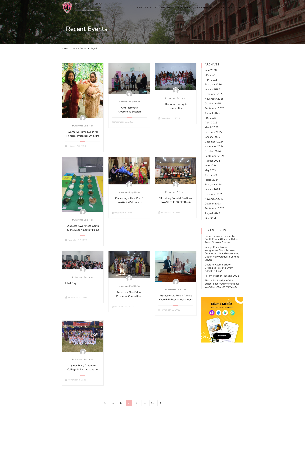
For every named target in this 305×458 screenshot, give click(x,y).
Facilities (202, 7)
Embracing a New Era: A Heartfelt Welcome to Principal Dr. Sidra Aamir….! (129, 202)
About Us (142, 7)
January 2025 (212, 137)
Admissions (222, 7)
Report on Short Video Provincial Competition (129, 294)
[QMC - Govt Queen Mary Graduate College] (82, 8)
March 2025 (212, 127)
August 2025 (212, 113)
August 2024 (212, 161)
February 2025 (213, 132)
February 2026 (213, 84)
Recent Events (79, 48)
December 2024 (214, 141)
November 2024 (214, 146)
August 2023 (212, 213)
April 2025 (211, 122)
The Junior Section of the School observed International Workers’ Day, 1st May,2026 (222, 284)
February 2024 (213, 184)
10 (152, 403)
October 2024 (213, 151)
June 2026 (211, 70)
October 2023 (213, 203)
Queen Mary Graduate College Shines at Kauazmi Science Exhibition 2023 (82, 369)
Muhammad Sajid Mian (82, 125)
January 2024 (212, 189)
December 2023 (214, 194)
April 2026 (211, 79)
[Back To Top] (298, 452)
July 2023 (210, 218)
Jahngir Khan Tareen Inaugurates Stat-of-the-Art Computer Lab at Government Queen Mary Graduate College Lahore (222, 253)
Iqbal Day (70, 283)
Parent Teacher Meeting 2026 (222, 276)
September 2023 (214, 208)
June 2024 (211, 165)
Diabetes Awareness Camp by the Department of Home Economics (83, 230)
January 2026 (212, 89)
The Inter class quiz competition (176, 106)
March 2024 (212, 180)
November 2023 (214, 199)
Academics (183, 7)
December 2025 (214, 94)
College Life (162, 7)
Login (239, 7)
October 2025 (213, 103)
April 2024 (211, 175)
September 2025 (214, 108)
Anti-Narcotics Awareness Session (129, 109)
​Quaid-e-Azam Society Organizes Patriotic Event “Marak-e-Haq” (219, 268)
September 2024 (214, 156)
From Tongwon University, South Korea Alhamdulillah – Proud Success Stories (221, 239)
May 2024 (210, 170)
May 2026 (210, 75)
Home (65, 48)
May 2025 (210, 118)
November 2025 (214, 99)
